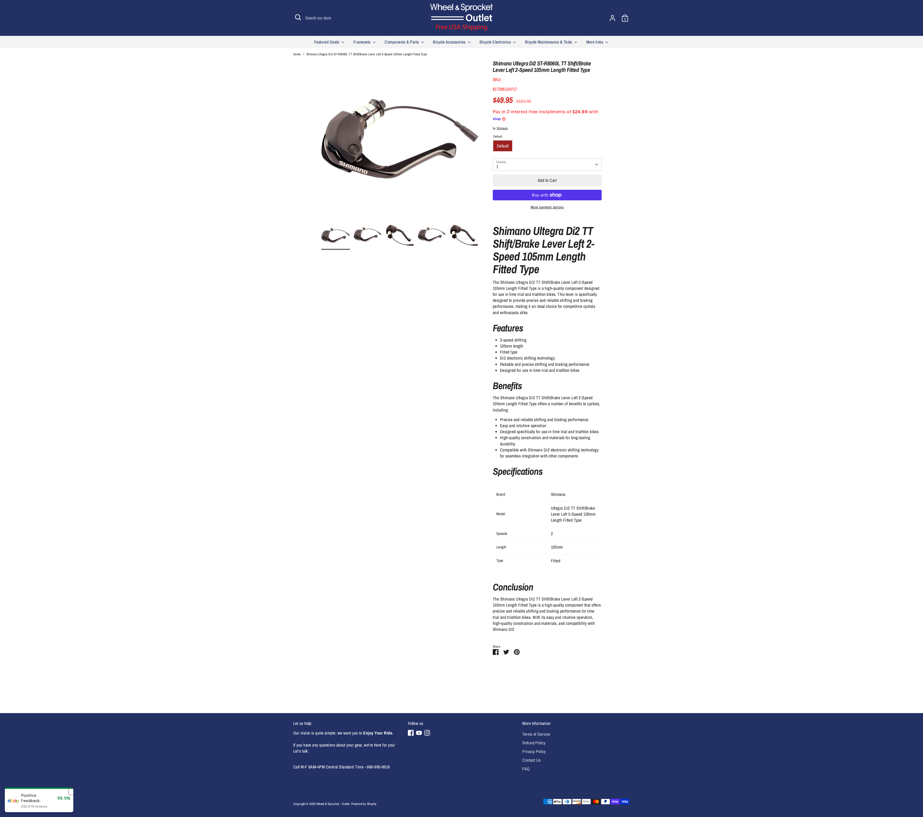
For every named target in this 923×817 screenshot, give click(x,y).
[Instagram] (427, 733)
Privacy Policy (534, 751)
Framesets (362, 42)
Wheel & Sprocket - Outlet (333, 804)
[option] (400, 140)
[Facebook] (411, 733)
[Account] (612, 18)
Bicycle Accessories (450, 42)
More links (595, 42)
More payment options (547, 207)
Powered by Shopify (364, 804)
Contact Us (531, 760)
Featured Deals (327, 42)
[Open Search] (298, 17)
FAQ (526, 769)
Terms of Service (536, 734)
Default (503, 146)
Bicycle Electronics (496, 42)
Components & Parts (402, 42)
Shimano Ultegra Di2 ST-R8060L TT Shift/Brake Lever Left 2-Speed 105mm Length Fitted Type (366, 54)
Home (297, 54)
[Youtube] (419, 733)
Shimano (502, 128)
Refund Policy (533, 743)
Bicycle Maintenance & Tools (549, 42)
